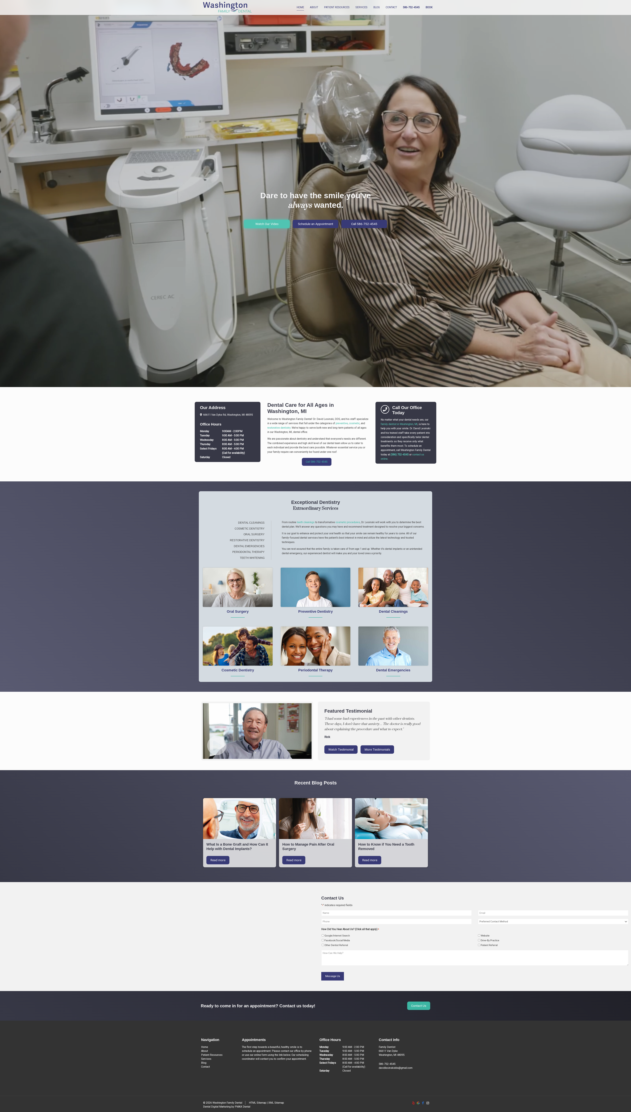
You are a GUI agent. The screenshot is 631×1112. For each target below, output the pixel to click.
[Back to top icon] (615, 1105)
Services (206, 1058)
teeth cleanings (306, 522)
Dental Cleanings (251, 522)
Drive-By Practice (490, 940)
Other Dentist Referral (336, 945)
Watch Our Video (267, 224)
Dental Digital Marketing (217, 1106)
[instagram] (427, 1103)
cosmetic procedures (348, 522)
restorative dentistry (279, 427)
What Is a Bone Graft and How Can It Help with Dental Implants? (237, 846)
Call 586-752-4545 (364, 224)
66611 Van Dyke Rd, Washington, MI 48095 (228, 414)
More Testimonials (377, 749)
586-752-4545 (387, 1063)
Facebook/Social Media (337, 940)
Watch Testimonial (341, 749)
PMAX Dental (242, 1106)
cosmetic (354, 423)
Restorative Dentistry (247, 540)
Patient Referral (489, 945)
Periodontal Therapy (248, 552)
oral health (335, 533)
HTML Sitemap (257, 1102)
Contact (205, 1066)
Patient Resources (211, 1054)
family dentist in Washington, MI (399, 424)
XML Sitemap (276, 1102)
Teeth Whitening (252, 557)
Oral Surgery (254, 534)
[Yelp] (413, 1103)
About (204, 1051)
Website (485, 935)
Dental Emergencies (249, 546)
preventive (342, 423)
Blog (203, 1062)
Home (204, 1047)
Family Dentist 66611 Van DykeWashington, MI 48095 (392, 1050)
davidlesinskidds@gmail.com (395, 1067)
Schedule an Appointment (315, 224)
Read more (217, 860)
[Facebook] (422, 1103)
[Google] (418, 1103)
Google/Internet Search (337, 935)
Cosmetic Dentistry (250, 528)
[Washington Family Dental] (227, 7)
